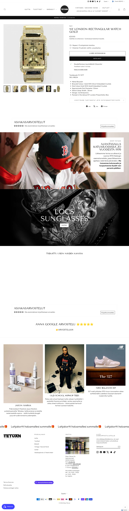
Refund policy (8, 485)
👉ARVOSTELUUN (64, 329)
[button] (125, 510)
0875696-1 (75, 467)
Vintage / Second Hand (87, 8)
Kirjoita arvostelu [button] (107, 126)
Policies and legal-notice (11, 488)
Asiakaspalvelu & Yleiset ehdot (93, 11)
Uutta (28, 9)
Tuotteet (38, 9)
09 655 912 (71, 462)
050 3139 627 (77, 464)
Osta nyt (97, 58)
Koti (70, 26)
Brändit (51, 9)
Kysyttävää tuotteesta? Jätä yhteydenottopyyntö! (97, 100)
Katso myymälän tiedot (80, 69)
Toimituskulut (89, 39)
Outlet (106, 8)
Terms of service (9, 482)
